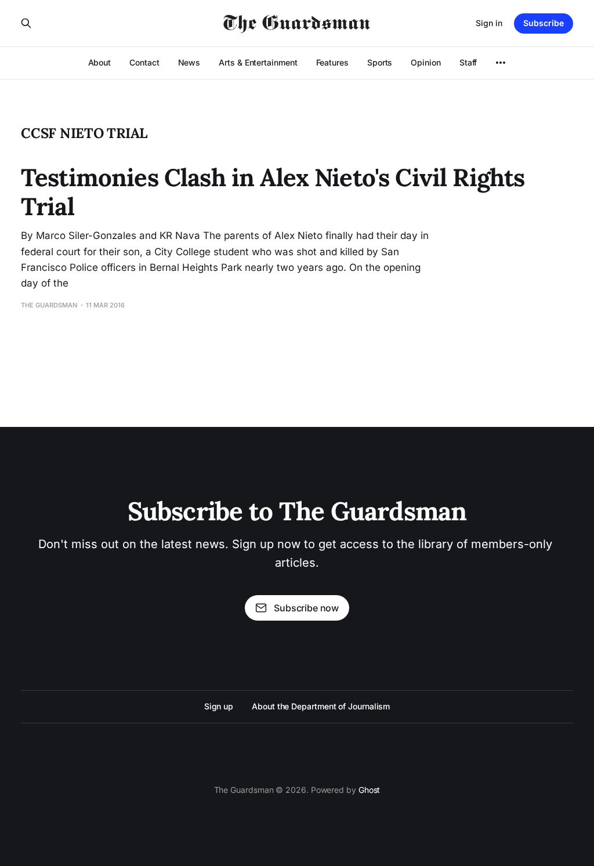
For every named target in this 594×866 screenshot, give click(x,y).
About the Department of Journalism (321, 706)
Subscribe (543, 23)
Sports (380, 62)
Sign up (218, 706)
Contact (144, 62)
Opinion (425, 62)
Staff (468, 62)
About (99, 62)
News (189, 62)
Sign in (489, 23)
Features (332, 62)
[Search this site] (26, 23)
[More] (500, 62)
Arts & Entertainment (258, 62)
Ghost (369, 790)
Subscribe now (306, 608)
